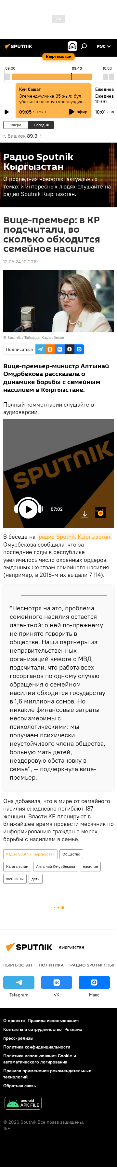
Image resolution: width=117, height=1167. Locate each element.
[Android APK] (23, 1104)
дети (36, 878)
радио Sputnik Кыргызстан (74, 536)
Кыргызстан (17, 866)
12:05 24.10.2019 (20, 262)
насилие (90, 866)
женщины (15, 878)
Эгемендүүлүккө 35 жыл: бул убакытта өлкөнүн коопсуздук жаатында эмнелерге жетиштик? (50, 104)
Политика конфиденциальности (36, 1047)
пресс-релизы (18, 1038)
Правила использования (53, 1020)
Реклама (73, 1029)
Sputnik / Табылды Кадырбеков (35, 337)
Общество (71, 854)
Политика (51, 965)
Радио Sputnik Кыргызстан (30, 854)
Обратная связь (19, 1086)
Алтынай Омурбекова (55, 866)
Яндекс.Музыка (96, 510)
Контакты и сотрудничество (32, 1029)
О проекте (14, 1020)
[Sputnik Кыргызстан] (19, 49)
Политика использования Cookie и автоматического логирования (39, 1059)
